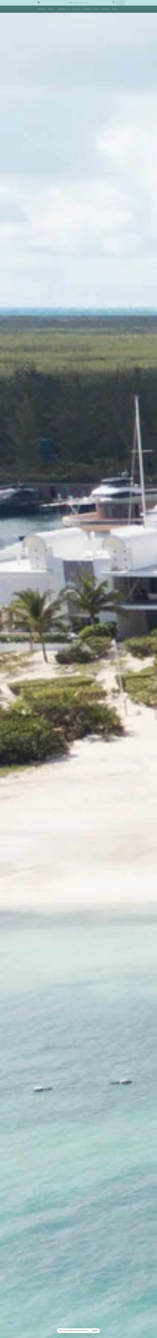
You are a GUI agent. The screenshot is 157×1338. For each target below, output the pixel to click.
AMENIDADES (62, 9)
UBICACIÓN (51, 9)
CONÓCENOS (105, 9)
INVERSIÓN (42, 9)
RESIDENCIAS (87, 9)
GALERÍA (96, 9)
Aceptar (94, 1330)
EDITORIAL (115, 9)
